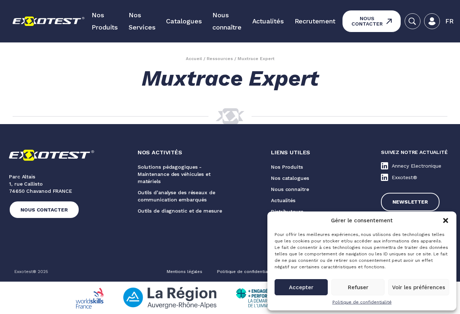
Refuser (358, 287)
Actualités (268, 21)
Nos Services (142, 21)
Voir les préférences (418, 287)
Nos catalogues (290, 178)
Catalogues (184, 21)
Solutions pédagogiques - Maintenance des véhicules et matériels (174, 174)
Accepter (301, 287)
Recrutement (315, 21)
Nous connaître (226, 21)
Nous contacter (366, 21)
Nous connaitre (290, 189)
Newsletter (410, 202)
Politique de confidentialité (362, 302)
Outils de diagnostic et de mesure (180, 211)
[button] (445, 220)
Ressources (220, 58)
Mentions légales (184, 271)
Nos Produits (105, 21)
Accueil (194, 58)
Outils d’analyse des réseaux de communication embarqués (176, 196)
